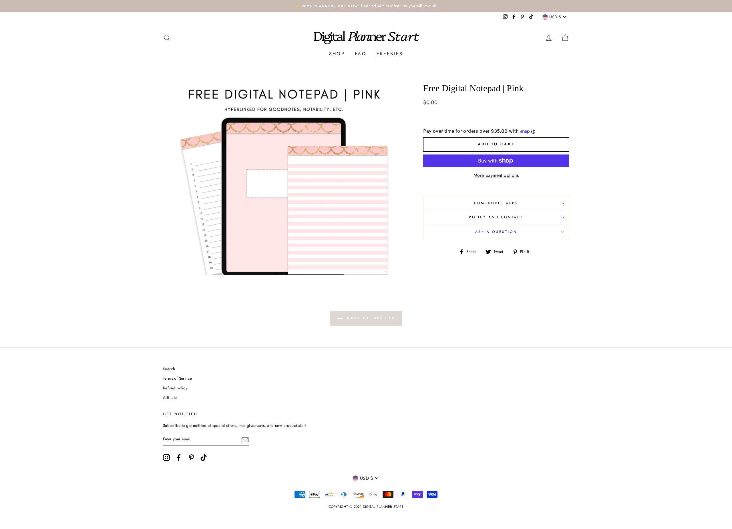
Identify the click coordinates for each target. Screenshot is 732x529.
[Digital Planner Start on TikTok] (203, 457)
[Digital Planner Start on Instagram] (166, 457)
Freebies (390, 53)
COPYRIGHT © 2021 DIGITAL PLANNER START (366, 506)
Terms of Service (177, 378)
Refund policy (175, 388)
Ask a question (496, 231)
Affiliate (170, 397)
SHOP (337, 53)
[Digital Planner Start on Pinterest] (191, 457)
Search (169, 369)
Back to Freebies (370, 318)
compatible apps (496, 203)
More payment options (496, 175)
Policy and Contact (496, 217)
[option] (366, 6)
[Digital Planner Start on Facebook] (178, 457)
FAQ (361, 53)
